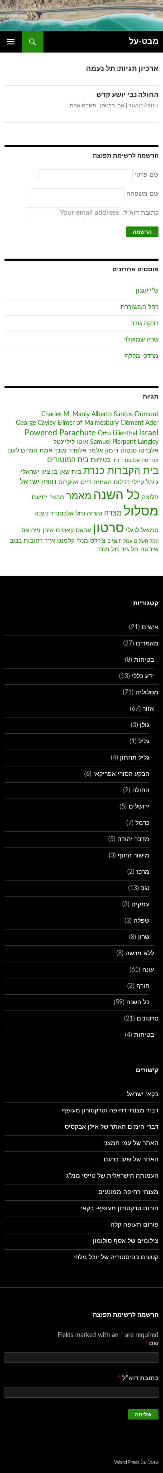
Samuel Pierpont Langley (124, 442)
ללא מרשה (139, 953)
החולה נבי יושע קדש (127, 94)
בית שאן (70, 472)
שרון (143, 937)
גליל (144, 741)
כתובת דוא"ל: (139, 213)
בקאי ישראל (142, 1094)
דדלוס (122, 482)
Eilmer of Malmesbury (88, 423)
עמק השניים (119, 541)
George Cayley (36, 423)
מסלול (141, 511)
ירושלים (139, 807)
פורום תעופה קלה (134, 1225)
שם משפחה (142, 194)
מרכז (142, 872)
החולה (140, 790)
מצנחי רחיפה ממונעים (128, 1192)
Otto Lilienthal (117, 433)
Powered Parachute (60, 432)
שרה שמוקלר (141, 340)
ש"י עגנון (147, 291)
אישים (150, 627)
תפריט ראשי (11, 42)
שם (151, 1343)
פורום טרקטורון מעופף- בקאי (119, 1208)
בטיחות (100, 460)
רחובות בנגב (26, 541)
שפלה (141, 921)
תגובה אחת (83, 105)
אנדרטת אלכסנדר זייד (135, 460)
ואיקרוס (68, 482)
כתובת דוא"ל (138, 1378)
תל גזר (130, 549)
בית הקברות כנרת (120, 471)
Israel (148, 432)
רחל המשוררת (139, 307)
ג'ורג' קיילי (145, 482)
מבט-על (143, 42)
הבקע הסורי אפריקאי (121, 774)
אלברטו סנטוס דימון (131, 451)
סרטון (108, 528)
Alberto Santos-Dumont (124, 414)
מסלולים (146, 692)
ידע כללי (143, 676)
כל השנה (116, 495)
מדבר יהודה (133, 839)
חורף (142, 986)
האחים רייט (96, 482)
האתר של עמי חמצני (130, 1143)
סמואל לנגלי (142, 530)
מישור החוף (133, 855)
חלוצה (150, 497)
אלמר (95, 451)
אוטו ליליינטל (70, 442)
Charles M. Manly (65, 414)
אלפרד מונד (70, 451)
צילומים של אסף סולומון (125, 1241)
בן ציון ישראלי (39, 472)
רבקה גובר (144, 323)
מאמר (78, 496)
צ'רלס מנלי (91, 541)
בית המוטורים (68, 459)
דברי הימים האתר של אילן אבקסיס (111, 1127)
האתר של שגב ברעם (131, 1159)
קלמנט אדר (59, 541)
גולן (144, 725)
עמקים (140, 904)
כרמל (142, 823)
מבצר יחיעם (48, 497)
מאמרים (147, 643)
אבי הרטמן (112, 105)
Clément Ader (139, 423)
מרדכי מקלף (141, 356)
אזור (148, 709)
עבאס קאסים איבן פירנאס (56, 530)
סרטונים (147, 1019)
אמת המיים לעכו (30, 451)
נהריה (94, 513)
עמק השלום (146, 541)
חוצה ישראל (38, 482)
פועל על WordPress (136, 1462)
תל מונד (108, 549)
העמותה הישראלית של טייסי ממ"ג (112, 1176)
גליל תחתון (134, 758)
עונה (148, 970)
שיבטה (149, 549)
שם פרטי (146, 175)
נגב (145, 888)
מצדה (113, 513)
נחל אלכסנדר (67, 513)
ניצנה (41, 513)
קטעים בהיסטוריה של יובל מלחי (115, 1257)
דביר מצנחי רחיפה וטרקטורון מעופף (110, 1110)
